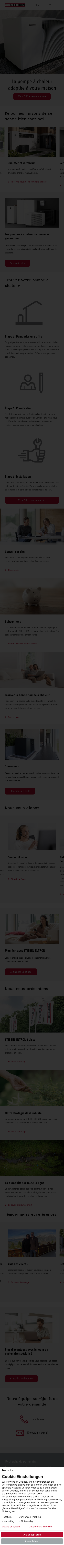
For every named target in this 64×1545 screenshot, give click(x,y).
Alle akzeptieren (32, 1534)
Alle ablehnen (32, 1541)
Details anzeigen (11, 1526)
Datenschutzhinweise (40, 1526)
